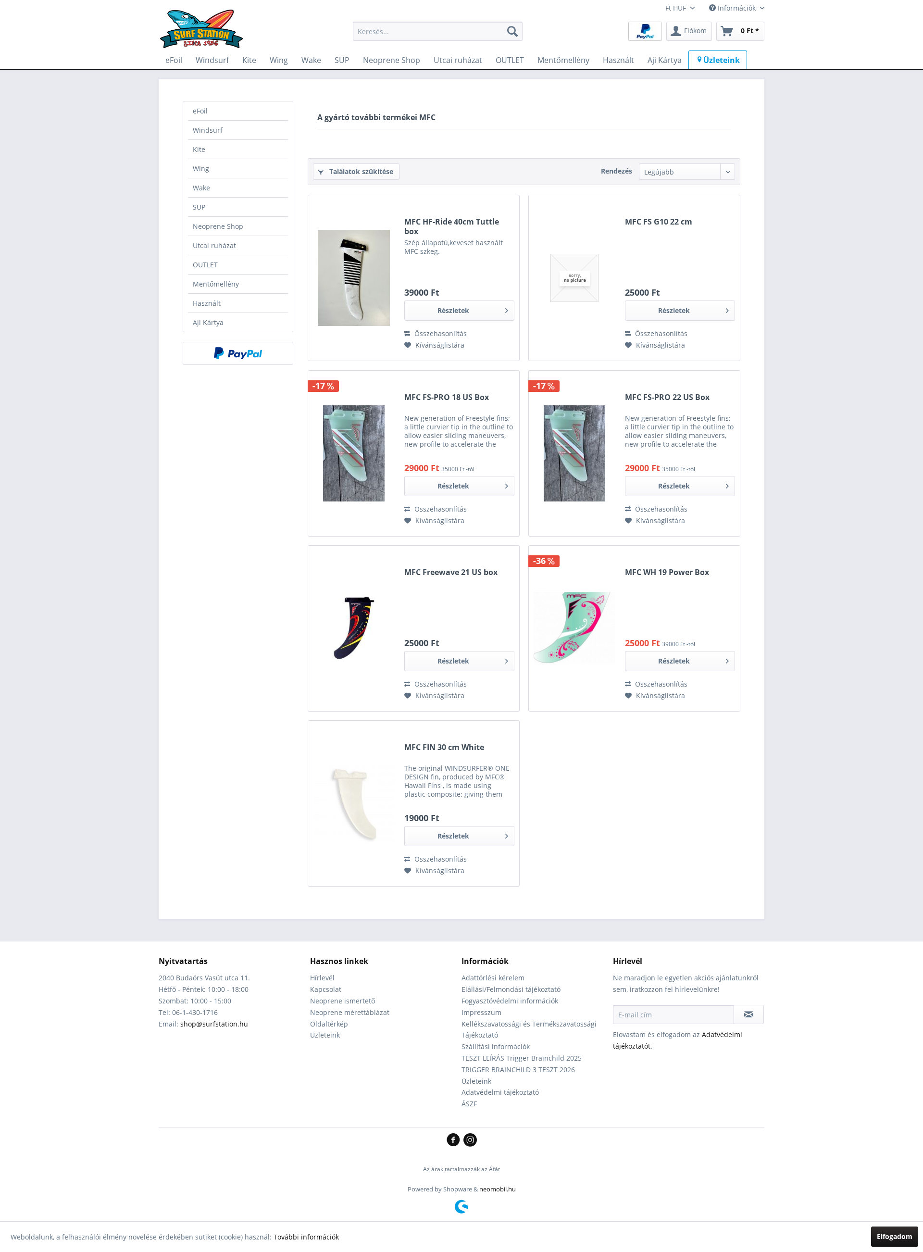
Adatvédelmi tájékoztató (500, 1092)
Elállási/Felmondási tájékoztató (511, 989)
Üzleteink (325, 1034)
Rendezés (616, 170)
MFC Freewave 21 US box (451, 572)
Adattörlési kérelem (493, 977)
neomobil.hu (497, 1189)
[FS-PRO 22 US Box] (574, 453)
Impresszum (481, 1012)
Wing (201, 168)
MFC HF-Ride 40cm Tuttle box (451, 226)
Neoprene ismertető (342, 1000)
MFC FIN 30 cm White (444, 747)
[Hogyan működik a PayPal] (645, 30)
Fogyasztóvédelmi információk (510, 1000)
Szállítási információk (496, 1046)
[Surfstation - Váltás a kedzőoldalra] (204, 34)
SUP (199, 207)
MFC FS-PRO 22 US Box (667, 397)
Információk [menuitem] (737, 8)
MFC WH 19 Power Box (667, 572)
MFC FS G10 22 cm (658, 222)
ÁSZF (469, 1103)
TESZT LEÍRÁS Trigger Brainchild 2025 (522, 1058)
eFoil (200, 110)
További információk (306, 1236)
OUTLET (205, 264)
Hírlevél (322, 977)
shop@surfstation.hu (214, 1023)
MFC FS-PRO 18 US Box (446, 397)
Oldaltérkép (329, 1023)
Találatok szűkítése (360, 171)
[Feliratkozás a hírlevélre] (749, 1014)
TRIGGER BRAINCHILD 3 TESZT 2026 (518, 1069)
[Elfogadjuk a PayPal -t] (238, 353)
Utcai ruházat (214, 245)
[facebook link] (455, 1140)
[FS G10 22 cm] (574, 278)
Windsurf (208, 130)
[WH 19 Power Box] (574, 628)
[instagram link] (470, 1140)
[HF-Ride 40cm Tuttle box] (354, 278)
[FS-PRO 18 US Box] (354, 453)
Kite (199, 149)
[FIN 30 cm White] (354, 803)
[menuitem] (438, 31)
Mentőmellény (216, 283)
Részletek (453, 310)
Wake (201, 187)
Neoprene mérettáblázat (349, 1012)
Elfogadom (894, 1236)
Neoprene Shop (218, 226)
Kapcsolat (325, 989)
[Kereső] (512, 31)
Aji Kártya (208, 322)
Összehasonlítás (439, 333)
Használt (207, 303)
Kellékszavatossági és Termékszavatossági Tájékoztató (529, 1029)
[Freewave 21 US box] (354, 628)
